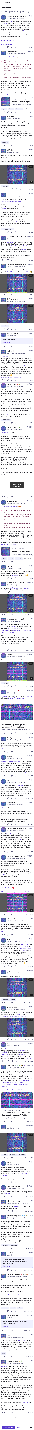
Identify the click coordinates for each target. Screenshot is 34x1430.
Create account (8, 1427)
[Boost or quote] (8, 47)
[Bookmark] (16, 47)
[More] (20, 47)
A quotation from (11, 57)
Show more (6, 342)
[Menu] (30, 1427)
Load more (17, 1417)
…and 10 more (27, 109)
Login (18, 1427)
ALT (31, 181)
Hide (30, 166)
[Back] (2, 2)
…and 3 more (27, 1308)
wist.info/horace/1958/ (8, 95)
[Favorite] (12, 47)
